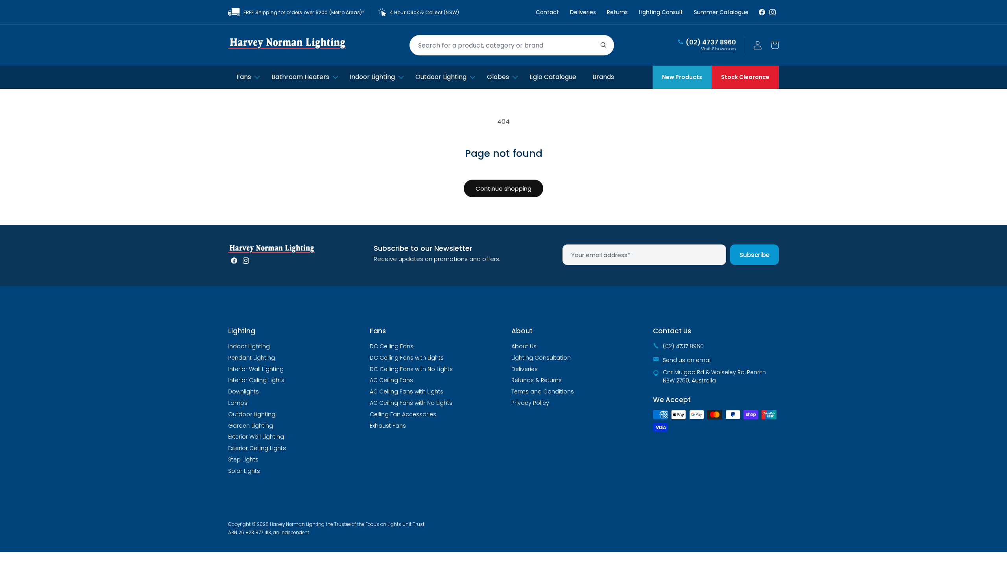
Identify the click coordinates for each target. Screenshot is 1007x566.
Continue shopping (503, 188)
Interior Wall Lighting (256, 369)
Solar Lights (244, 471)
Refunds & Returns (536, 380)
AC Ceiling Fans (391, 380)
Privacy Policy (530, 403)
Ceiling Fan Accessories (403, 414)
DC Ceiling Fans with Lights (407, 358)
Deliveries (583, 12)
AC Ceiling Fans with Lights (406, 391)
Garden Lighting (250, 426)
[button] (775, 45)
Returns (617, 12)
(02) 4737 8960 (711, 42)
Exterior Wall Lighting (256, 437)
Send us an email (687, 360)
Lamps (237, 403)
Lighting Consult (661, 12)
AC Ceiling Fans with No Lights (411, 403)
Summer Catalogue (721, 12)
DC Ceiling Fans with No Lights (411, 369)
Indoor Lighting (249, 346)
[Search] (603, 45)
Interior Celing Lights (256, 380)
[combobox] (511, 45)
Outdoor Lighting (251, 414)
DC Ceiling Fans (391, 346)
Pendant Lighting (251, 358)
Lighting (241, 331)
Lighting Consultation (541, 358)
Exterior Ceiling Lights (257, 448)
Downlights (243, 391)
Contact (547, 12)
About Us (524, 346)
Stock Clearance (745, 77)
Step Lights (243, 459)
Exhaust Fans (388, 426)
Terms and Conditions (542, 391)
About (522, 331)
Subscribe (754, 255)
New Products (682, 77)
